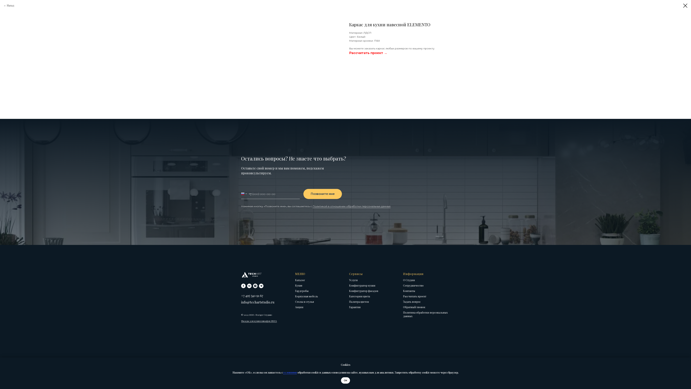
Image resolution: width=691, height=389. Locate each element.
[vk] (249, 286)
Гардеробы (302, 291)
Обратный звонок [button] (414, 307)
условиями (290, 372)
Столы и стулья (304, 301)
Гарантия (355, 307)
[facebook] (243, 286)
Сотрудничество (413, 285)
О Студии (409, 280)
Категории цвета (359, 296)
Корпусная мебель (306, 296)
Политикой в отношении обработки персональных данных (351, 206)
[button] (368, 53)
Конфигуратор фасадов (363, 291)
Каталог (300, 280)
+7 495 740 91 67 (252, 296)
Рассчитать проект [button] (414, 296)
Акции (299, 307)
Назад (10, 5)
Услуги (353, 280)
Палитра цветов (359, 301)
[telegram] (261, 286)
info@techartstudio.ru (257, 302)
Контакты (409, 291)
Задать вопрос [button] (412, 301)
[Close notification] (688, 360)
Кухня (298, 285)
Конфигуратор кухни (362, 285)
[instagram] (255, 286)
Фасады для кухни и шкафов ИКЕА (259, 320)
